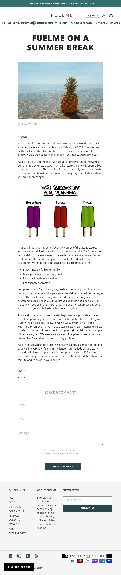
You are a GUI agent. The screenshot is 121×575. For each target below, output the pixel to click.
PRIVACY (14, 524)
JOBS (11, 529)
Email (22, 419)
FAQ (11, 497)
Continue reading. (46, 526)
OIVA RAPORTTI (18, 533)
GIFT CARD (15, 506)
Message (24, 433)
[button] (92, 15)
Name (22, 405)
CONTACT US (16, 511)
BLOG (12, 502)
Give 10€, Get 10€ (19, 567)
